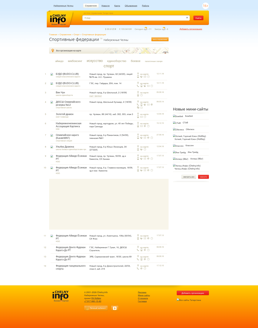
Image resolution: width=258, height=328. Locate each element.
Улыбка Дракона (65, 146)
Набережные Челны (63, 5)
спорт (109, 65)
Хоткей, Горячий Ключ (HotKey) (190, 139)
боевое (135, 60)
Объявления (131, 5)
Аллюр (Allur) (196, 158)
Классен (190, 145)
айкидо (59, 60)
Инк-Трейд (193, 151)
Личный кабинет (98, 307)
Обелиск (190, 129)
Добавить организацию (191, 28)
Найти (198, 17)
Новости (106, 5)
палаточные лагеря (153, 61)
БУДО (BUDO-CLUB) (67, 74)
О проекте (143, 298)
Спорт (77, 34)
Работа (145, 5)
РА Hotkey (96, 298)
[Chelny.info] (63, 296)
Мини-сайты (144, 295)
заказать (203, 176)
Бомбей (189, 115)
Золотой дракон (64, 114)
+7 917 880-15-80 (92, 301)
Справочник (91, 5)
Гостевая (142, 301)
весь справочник (160, 39)
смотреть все (188, 176)
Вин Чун (60, 92)
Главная (53, 34)
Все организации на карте (68, 50)
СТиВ (185, 122)
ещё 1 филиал (95, 96)
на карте (144, 73)
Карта (117, 5)
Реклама (142, 292)
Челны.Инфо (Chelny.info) (187, 168)
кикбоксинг (75, 60)
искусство (95, 60)
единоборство (116, 60)
